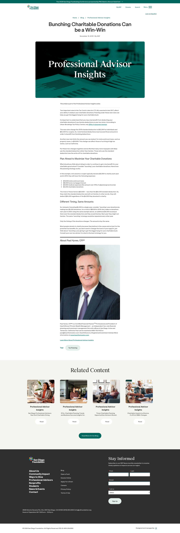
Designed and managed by (145, 528)
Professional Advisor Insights (99, 18)
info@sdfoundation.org (83, 510)
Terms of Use (65, 493)
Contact (33, 491)
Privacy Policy (66, 489)
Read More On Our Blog (90, 436)
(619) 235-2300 (69, 510)
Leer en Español (151, 14)
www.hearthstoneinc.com (79, 335)
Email (111, 480)
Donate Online (66, 478)
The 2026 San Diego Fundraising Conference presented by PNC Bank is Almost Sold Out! (88, 2)
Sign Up (115, 501)
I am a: (111, 489)
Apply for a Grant (67, 482)
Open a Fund (65, 474)
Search (137, 7)
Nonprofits (35, 482)
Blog (62, 470)
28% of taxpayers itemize (98, 124)
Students (34, 485)
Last (132, 471)
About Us (34, 470)
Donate (128, 7)
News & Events (37, 488)
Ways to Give (36, 476)
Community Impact (39, 473)
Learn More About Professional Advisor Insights (77, 340)
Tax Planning (72, 348)
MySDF (118, 7)
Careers (64, 485)
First (110, 471)
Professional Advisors (41, 479)
